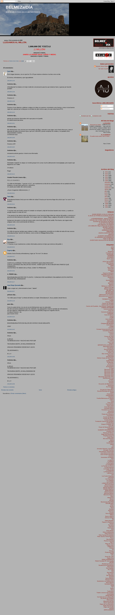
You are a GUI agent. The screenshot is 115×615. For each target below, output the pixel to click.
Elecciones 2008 (109, 371)
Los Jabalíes (110, 480)
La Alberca (111, 460)
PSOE (112, 553)
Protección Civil (109, 552)
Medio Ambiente (109, 492)
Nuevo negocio (109, 516)
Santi (9, 71)
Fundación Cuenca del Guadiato (104, 421)
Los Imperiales (109, 479)
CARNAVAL (110, 313)
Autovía (111, 279)
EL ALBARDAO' (106, 134)
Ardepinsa (111, 270)
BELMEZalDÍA (19, 7)
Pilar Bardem (110, 539)
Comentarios (106, 108)
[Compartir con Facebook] (32, 61)
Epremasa (111, 385)
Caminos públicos (109, 309)
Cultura (112, 340)
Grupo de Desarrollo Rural (106, 427)
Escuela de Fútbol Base (107, 389)
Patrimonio (111, 528)
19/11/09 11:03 (11, 80)
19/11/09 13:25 (11, 147)
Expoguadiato (110, 395)
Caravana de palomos (107, 312)
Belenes (111, 284)
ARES (112, 271)
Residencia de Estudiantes (106, 565)
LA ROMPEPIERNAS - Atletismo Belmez (102, 218)
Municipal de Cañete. (96, 124)
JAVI (112, 447)
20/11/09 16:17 (11, 282)
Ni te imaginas (110, 513)
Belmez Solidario (109, 289)
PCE (112, 529)
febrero (107, 200)
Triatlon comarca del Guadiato (105, 592)
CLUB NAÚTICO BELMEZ (106, 223)
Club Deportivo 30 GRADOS (106, 224)
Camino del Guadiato (108, 304)
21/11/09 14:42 (11, 329)
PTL (112, 555)
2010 (106, 179)
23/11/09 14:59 (11, 384)
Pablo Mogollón (109, 520)
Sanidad (111, 576)
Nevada (111, 512)
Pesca (112, 538)
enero (106, 202)
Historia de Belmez (108, 433)
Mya (8, 239)
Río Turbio (111, 569)
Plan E (112, 542)
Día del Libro (110, 350)
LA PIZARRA (107, 123)
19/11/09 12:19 (11, 112)
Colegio (111, 326)
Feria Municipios (109, 407)
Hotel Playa (110, 437)
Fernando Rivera (109, 408)
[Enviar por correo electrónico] (27, 61)
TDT (112, 587)
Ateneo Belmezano (108, 276)
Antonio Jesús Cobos (102, 66)
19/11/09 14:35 (11, 156)
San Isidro (111, 574)
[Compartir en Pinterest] (34, 61)
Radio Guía (110, 558)
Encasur (111, 382)
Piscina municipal (109, 540)
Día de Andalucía (109, 349)
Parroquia (111, 525)
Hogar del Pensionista (107, 434)
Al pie (112, 260)
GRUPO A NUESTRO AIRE (106, 233)
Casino (112, 316)
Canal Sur (111, 310)
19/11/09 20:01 (11, 193)
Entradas (105, 106)
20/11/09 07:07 (11, 256)
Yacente (111, 608)
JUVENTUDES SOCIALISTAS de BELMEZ (102, 240)
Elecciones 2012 (109, 375)
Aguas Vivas (110, 258)
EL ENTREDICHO (109, 228)
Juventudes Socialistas (107, 457)
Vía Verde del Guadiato (107, 598)
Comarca (111, 327)
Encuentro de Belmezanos (106, 384)
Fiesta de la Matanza (108, 414)
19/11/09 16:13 (11, 174)
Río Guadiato (110, 568)
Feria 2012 (111, 402)
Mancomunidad (109, 484)
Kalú (112, 458)
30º (113, 250)
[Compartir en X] (30, 61)
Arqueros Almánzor (108, 273)
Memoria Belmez (109, 493)
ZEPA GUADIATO (109, 610)
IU (113, 445)
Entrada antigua (71, 390)
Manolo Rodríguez (108, 487)
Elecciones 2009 (109, 372)
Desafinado (110, 348)
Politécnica (111, 546)
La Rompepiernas (109, 471)
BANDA (112, 281)
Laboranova (110, 473)
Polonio (112, 548)
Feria (112, 401)
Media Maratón (109, 490)
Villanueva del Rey (108, 601)
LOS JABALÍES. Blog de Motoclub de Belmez (101, 226)
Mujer (112, 505)
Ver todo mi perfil (103, 68)
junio (106, 193)
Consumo (111, 332)
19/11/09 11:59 (11, 101)
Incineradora (110, 443)
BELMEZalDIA (110, 291)
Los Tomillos (110, 481)
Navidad (111, 509)
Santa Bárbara (109, 578)
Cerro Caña (110, 320)
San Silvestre (110, 575)
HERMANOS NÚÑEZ (108, 230)
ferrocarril (111, 411)
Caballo (111, 300)
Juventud (111, 456)
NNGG (112, 515)
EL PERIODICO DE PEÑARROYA (104, 237)
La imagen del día (109, 469)
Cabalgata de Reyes (108, 299)
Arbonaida (111, 268)
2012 (106, 175)
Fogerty (9, 250)
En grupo (111, 381)
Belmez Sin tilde (109, 287)
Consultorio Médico (108, 330)
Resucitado (110, 566)
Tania (9, 196)
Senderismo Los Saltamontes (105, 581)
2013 (106, 173)
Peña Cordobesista (108, 532)
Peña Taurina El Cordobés (106, 535)
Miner (112, 496)
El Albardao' (110, 362)
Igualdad (111, 441)
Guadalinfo (111, 428)
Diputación (111, 355)
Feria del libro (110, 404)
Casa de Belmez (109, 315)
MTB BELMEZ (110, 503)
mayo (106, 194)
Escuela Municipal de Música (105, 391)
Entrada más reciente (7, 390)
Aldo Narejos (110, 263)
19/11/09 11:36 (11, 91)
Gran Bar (111, 425)
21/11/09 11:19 (11, 300)
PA (113, 519)
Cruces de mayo (109, 336)
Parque (112, 523)
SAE (112, 571)
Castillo (112, 317)
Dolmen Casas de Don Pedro (105, 358)
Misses (112, 499)
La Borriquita (110, 463)
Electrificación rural (108, 378)
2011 (106, 177)
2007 (106, 205)
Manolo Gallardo (109, 486)
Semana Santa (109, 579)
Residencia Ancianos (108, 564)
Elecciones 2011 (109, 374)
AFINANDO (110, 257)
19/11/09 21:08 (11, 225)
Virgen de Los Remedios (107, 604)
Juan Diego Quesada (13, 285)
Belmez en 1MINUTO (108, 286)
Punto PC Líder (109, 556)
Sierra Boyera (110, 582)
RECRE (111, 562)
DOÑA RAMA (110, 361)
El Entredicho (110, 366)
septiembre (108, 187)
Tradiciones (110, 591)
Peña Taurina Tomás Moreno (105, 536)
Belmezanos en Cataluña (106, 294)
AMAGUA (111, 234)
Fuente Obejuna (109, 420)
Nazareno (111, 510)
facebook (111, 397)
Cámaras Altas (109, 302)
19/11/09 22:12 (11, 236)
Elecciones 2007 (109, 369)
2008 (106, 203)
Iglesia (112, 440)
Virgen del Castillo (109, 607)
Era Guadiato (110, 386)
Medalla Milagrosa (108, 489)
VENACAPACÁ (109, 595)
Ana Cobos (110, 267)
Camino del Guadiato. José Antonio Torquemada (100, 306)
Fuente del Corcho (108, 418)
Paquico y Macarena (108, 522)
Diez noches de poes (108, 353)
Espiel (112, 392)
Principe (111, 551)
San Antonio (110, 572)
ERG (112, 388)
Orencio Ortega (109, 517)
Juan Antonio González (107, 453)
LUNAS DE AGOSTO (108, 483)
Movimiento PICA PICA (107, 502)
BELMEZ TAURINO (108, 227)
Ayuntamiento (110, 280)
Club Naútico (110, 325)
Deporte (111, 343)
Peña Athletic (110, 530)
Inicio (40, 390)
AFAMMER (111, 255)
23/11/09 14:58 (11, 356)
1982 (112, 248)
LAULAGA (111, 477)
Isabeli (112, 444)
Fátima (112, 399)
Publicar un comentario (9, 387)
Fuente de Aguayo (108, 417)
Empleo (111, 379)
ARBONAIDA (110, 231)
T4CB (112, 585)
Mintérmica (110, 497)
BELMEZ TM (110, 290)
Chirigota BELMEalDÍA (107, 323)
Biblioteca (111, 297)
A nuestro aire (110, 253)
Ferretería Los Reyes (108, 410)
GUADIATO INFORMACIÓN (106, 236)
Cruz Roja (111, 339)
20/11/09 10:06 (11, 271)
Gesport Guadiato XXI (107, 424)
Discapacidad (110, 356)
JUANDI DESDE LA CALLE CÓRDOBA (103, 214)
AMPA (112, 266)
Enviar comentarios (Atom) (18, 393)
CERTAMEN (110, 322)
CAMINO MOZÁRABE (107, 307)
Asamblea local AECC (107, 274)
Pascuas (111, 526)
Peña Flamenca (109, 533)
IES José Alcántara (108, 438)
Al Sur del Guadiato (108, 261)
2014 (106, 172)
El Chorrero (110, 365)
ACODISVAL (110, 254)
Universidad (110, 594)
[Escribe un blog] (29, 61)
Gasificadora (110, 422)
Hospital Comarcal (108, 435)
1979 (112, 247)
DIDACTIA (111, 352)
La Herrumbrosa (109, 467)
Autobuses (111, 277)
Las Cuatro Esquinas (108, 476)
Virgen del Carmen (108, 605)
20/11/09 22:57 (11, 291)
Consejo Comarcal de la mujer (105, 329)
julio (106, 191)
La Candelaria (110, 464)
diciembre (108, 182)
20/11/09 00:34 (11, 247)
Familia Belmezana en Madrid (105, 398)
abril (106, 196)
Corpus (112, 333)
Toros (112, 589)
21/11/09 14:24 (11, 316)
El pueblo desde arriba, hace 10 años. (100, 136)
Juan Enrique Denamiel (107, 454)
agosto (107, 189)
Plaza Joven (110, 545)
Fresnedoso (110, 415)
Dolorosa (111, 359)
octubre (107, 186)
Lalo (112, 474)
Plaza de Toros (109, 543)
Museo (112, 506)
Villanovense (110, 600)
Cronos (112, 335)
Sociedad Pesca (109, 584)
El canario (111, 363)
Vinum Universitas (109, 602)
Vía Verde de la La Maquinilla (105, 597)
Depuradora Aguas (108, 346)
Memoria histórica (109, 494)
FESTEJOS (110, 412)
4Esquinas (111, 251)
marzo (107, 198)
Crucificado (110, 338)
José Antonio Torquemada (106, 451)
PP (113, 549)
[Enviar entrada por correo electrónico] (25, 61)
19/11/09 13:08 (11, 137)
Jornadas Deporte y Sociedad (105, 448)
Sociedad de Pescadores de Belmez (103, 221)
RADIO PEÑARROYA (108, 559)
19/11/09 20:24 (11, 204)
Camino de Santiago (108, 303)
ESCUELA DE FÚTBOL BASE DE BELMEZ (102, 220)
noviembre (108, 184)
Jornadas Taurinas (108, 450)
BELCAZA (111, 283)
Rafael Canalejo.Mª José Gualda (104, 561)
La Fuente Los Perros (107, 466)
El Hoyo (111, 368)
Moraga (111, 500)
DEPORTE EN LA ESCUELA (106, 345)
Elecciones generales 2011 (106, 376)
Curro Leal (111, 342)
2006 (106, 207)
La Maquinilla (110, 470)
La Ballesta (110, 461)
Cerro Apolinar (110, 319)
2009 (106, 180)
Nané (112, 507)
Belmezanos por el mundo (106, 296)
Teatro (112, 588)
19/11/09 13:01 (11, 123)
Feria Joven (110, 405)
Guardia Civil (110, 431)
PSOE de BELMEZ (108, 238)
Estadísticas (110, 394)
